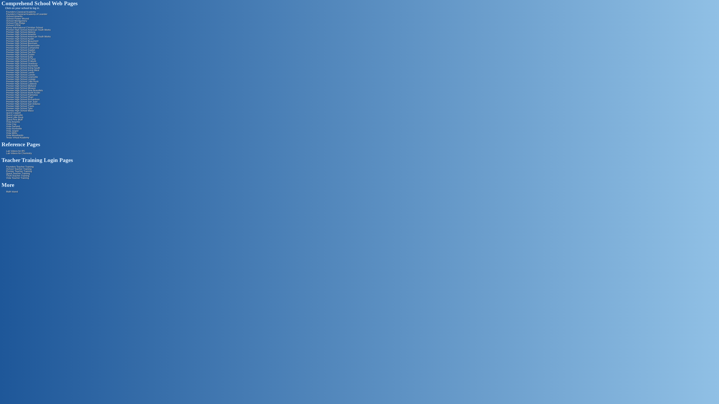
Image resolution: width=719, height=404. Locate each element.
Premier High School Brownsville (23, 45)
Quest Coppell (13, 113)
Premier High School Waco (20, 110)
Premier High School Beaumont (22, 41)
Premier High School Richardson (23, 99)
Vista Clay (11, 124)
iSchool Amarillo (14, 16)
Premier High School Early (19, 57)
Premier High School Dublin (20, 54)
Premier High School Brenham (21, 43)
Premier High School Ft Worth (21, 61)
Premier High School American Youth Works (28, 30)
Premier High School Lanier (20, 72)
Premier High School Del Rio (21, 52)
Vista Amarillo (13, 122)
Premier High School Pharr (20, 97)
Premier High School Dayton (20, 50)
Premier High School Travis (20, 106)
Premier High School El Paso (21, 59)
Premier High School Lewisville (22, 77)
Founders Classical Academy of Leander (26, 14)
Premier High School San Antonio (23, 104)
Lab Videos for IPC (15, 151)
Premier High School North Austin (23, 92)
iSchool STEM (13, 25)
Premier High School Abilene (21, 32)
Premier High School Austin (20, 39)
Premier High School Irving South (23, 68)
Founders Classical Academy (21, 12)
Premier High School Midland (21, 86)
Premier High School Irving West (22, 70)
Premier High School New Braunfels (24, 90)
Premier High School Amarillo (21, 34)
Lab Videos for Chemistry (19, 153)
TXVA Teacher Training (17, 176)
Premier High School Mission (21, 88)
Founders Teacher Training (20, 167)
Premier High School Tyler (19, 108)
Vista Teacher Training (17, 178)
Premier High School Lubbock (21, 83)
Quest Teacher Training (18, 173)
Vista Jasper (12, 131)
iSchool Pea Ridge (15, 23)
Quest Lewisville (14, 115)
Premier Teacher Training (19, 171)
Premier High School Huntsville (22, 66)
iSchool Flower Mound (17, 18)
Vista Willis (11, 133)
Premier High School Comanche (22, 48)
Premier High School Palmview (22, 95)
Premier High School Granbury (21, 63)
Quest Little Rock (14, 117)
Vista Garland (13, 126)
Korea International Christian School (24, 27)
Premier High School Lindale (21, 79)
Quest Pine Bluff (14, 119)
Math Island (12, 191)
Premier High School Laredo (20, 75)
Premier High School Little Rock (22, 81)
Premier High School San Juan (22, 101)
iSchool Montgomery (16, 21)
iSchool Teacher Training (19, 169)
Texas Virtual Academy (17, 137)
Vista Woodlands (14, 135)
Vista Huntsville (14, 128)
